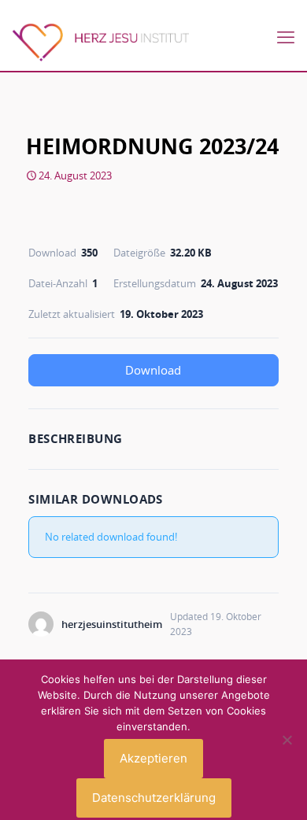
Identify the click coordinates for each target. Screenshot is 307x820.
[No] (287, 740)
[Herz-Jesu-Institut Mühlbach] (100, 41)
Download (153, 370)
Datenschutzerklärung (154, 797)
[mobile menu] (285, 37)
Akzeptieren (153, 758)
